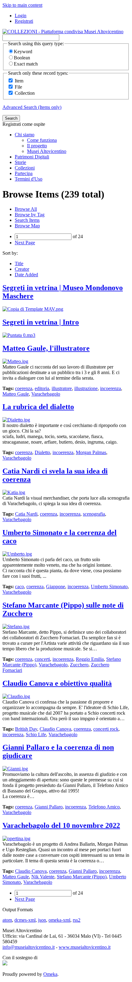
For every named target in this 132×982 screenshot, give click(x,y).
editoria (42, 388)
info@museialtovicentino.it (28, 947)
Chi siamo (24, 134)
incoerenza (110, 388)
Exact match (26, 63)
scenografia (94, 514)
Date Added (26, 274)
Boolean (22, 57)
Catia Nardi (26, 514)
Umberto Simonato (109, 586)
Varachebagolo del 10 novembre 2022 (61, 825)
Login (20, 15)
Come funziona (42, 140)
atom (7, 920)
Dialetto (42, 452)
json (42, 920)
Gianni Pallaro (49, 806)
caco (19, 586)
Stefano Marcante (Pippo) (82, 876)
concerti (42, 659)
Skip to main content (22, 5)
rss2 (76, 920)
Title (19, 263)
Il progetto (37, 145)
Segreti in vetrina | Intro (40, 322)
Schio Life (36, 734)
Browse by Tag (30, 214)
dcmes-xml (25, 920)
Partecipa (24, 173)
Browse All (26, 209)
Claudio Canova (55, 729)
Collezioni (25, 167)
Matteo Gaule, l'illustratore (46, 348)
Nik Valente (42, 876)
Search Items (27, 220)
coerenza (23, 388)
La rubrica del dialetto (38, 407)
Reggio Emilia (90, 659)
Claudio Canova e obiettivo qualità (57, 683)
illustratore (62, 388)
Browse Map (27, 225)
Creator (22, 269)
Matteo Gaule (15, 394)
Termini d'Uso (28, 179)
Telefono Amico (104, 806)
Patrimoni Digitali (32, 156)
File (18, 87)
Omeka (50, 974)
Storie (20, 162)
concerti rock (105, 729)
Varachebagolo (45, 394)
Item (19, 80)
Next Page (25, 242)
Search (11, 118)
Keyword (23, 51)
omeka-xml (59, 920)
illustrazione (86, 388)
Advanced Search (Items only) (31, 107)
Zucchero (79, 664)
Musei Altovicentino (46, 151)
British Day (26, 729)
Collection (25, 93)
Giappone (55, 586)
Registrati (24, 21)
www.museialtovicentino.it (85, 947)
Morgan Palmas (91, 452)
